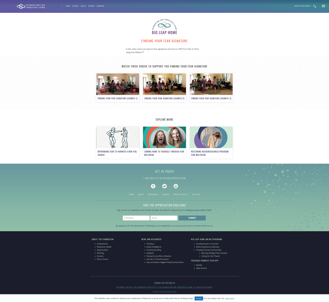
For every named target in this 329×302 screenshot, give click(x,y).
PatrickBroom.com (169, 292)
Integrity (150, 253)
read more (229, 298)
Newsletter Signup (302, 6)
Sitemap (91, 6)
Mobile (199, 265)
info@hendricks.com (174, 178)
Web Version (201, 268)
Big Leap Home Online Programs (206, 239)
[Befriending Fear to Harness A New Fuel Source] (117, 143)
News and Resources (151, 239)
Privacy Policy (180, 194)
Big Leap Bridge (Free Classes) (214, 253)
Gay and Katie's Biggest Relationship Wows (165, 262)
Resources (153, 194)
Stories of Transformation (158, 259)
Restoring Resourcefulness (207, 247)
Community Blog (154, 250)
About (83, 6)
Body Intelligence (154, 247)
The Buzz (150, 244)
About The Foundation (103, 239)
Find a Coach (102, 259)
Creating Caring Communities (209, 250)
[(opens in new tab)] (153, 186)
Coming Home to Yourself (207, 244)
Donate (75, 6)
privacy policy (181, 226)
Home (68, 6)
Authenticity (102, 244)
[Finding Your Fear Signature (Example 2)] (164, 87)
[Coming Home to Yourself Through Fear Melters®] (164, 143)
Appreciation (102, 250)
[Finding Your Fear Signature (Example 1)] (117, 87)
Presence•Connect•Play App (204, 260)
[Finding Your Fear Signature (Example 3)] (211, 87)
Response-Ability (104, 247)
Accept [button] (199, 298)
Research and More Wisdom (159, 256)
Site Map (196, 194)
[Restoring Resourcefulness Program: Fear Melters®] (211, 143)
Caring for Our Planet (210, 256)
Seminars (100, 6)
